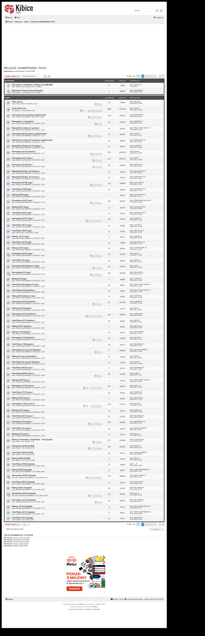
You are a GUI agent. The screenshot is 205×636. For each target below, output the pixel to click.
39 (89, 111)
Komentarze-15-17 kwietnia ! (24, 314)
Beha (136, 253)
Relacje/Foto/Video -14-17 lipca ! (26, 177)
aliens (136, 320)
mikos (136, 260)
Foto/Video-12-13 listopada (23, 512)
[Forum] (19, 9)
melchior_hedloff (139, 428)
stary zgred (138, 182)
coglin (136, 373)
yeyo (136, 493)
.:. (134, 464)
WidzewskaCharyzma (141, 200)
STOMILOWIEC (139, 247)
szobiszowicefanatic (141, 469)
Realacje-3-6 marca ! (20, 434)
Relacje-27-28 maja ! (20, 195)
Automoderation (19, 71)
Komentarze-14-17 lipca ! (22, 158)
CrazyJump (138, 439)
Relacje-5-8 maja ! (19, 279)
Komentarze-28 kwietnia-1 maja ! (26, 266)
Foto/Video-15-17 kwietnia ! (23, 320)
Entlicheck (137, 314)
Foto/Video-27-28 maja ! (22, 189)
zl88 (135, 158)
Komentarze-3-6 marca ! (22, 422)
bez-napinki (138, 487)
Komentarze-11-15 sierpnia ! (24, 151)
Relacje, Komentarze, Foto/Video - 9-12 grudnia (32, 440)
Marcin (18, 87)
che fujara (137, 90)
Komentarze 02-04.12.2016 (23, 446)
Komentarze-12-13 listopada (24, 500)
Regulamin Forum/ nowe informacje (27, 90)
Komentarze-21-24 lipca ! (22, 165)
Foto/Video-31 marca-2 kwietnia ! (26, 362)
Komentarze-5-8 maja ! (21, 272)
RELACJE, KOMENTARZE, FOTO (25, 68)
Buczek (136, 337)
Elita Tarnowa (138, 242)
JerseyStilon (138, 331)
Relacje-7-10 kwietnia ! (21, 332)
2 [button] (145, 76)
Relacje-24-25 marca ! (21, 380)
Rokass (136, 84)
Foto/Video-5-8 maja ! (21, 260)
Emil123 (136, 218)
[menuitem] (17, 17)
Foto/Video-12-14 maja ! (22, 242)
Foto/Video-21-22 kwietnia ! (23, 290)
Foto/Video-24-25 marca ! (22, 368)
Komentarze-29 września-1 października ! (29, 134)
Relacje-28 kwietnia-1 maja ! (24, 296)
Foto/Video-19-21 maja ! (22, 213)
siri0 (135, 265)
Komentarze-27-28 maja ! (22, 183)
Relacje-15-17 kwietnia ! (22, 326)
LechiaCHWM (30, 71)
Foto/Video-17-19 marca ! (22, 392)
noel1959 (137, 301)
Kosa (136, 356)
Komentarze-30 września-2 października (29, 115)
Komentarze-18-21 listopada (24, 493)
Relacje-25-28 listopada (22, 470)
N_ (20, 110)
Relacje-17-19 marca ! (21, 398)
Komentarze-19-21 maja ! (22, 200)
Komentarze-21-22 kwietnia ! (24, 302)
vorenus (137, 225)
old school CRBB (140, 349)
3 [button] (148, 76)
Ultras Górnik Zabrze (141, 128)
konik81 (136, 145)
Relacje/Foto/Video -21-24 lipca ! (26, 171)
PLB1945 (137, 296)
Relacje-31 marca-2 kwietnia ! (24, 356)
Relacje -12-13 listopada (22, 506)
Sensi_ (136, 385)
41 (94, 111)
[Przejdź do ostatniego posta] (141, 84)
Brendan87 (138, 115)
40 (91, 111)
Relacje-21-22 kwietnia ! (22, 308)
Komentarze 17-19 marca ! (23, 386)
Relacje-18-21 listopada (22, 488)
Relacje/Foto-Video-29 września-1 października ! (32, 140)
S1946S (136, 278)
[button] (138, 76)
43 (100, 111)
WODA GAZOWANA (23, 117)
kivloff (136, 446)
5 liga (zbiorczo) (19, 108)
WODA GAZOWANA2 (23, 123)
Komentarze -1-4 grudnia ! (23, 121)
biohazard (137, 517)
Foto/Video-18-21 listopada (23, 482)
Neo (135, 308)
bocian (136, 403)
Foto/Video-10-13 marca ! (22, 416)
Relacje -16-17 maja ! (21, 236)
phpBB (80, 604)
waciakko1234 (139, 171)
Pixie (135, 151)
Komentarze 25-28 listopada (24, 475)
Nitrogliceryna (139, 421)
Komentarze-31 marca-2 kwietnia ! (26, 350)
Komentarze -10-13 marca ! (23, 404)
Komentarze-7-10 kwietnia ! (23, 338)
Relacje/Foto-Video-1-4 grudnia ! (26, 128)
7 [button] (160, 76)
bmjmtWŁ (137, 392)
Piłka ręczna (17, 102)
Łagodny (137, 236)
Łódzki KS (137, 398)
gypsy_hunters (139, 475)
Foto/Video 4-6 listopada (22, 518)
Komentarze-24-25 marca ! (23, 373)
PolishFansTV (139, 140)
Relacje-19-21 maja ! (20, 207)
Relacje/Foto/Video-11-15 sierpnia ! (27, 146)
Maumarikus (138, 344)
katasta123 (138, 482)
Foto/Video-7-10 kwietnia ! (23, 344)
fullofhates (137, 164)
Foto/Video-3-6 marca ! (21, 428)
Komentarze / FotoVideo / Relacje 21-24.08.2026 (32, 85)
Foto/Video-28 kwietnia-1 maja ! (25, 284)
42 (97, 111)
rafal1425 (137, 121)
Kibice (40, 87)
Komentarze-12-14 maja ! (22, 254)
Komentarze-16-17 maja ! (22, 218)
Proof (136, 133)
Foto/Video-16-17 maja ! (22, 225)
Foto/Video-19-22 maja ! (22, 231)
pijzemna (137, 326)
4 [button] (151, 76)
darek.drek (138, 272)
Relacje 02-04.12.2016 (21, 458)
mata (136, 108)
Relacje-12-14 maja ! (20, 248)
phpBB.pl (95, 606)
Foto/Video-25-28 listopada (23, 464)
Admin (18, 92)
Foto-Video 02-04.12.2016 (22, 452)
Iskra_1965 (20, 104)
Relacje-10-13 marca (20, 410)
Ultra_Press (20, 232)
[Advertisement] (87, 44)
